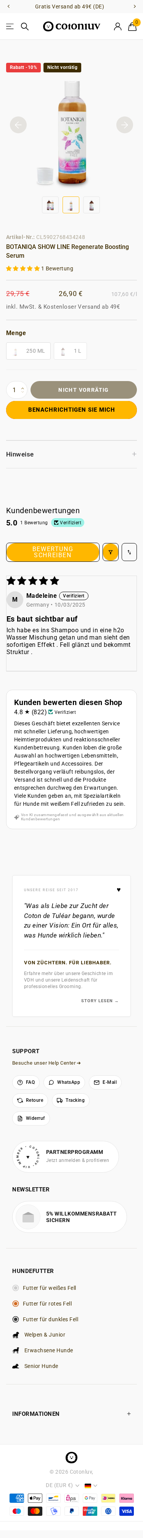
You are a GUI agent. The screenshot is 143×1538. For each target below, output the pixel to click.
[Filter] (111, 552)
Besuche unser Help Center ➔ (46, 1063)
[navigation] (8, 6)
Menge (16, 333)
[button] (23, 268)
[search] (25, 26)
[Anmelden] (118, 26)
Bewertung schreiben (52, 552)
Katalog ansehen (10, 26)
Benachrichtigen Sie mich (71, 409)
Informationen (36, 1413)
